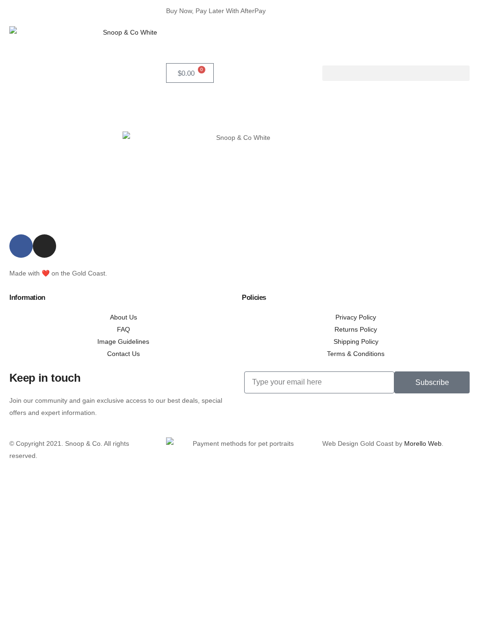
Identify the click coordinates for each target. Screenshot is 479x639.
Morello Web (423, 443)
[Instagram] (44, 246)
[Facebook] (21, 246)
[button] (396, 73)
